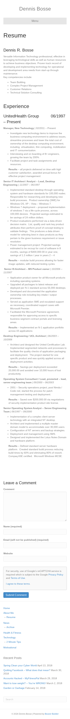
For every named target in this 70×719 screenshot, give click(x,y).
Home (6, 608)
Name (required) (12, 526)
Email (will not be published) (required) (26, 539)
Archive (10, 627)
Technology (9, 637)
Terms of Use (18, 578)
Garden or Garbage (14, 688)
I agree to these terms (18, 583)
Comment (8, 489)
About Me (8, 613)
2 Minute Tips (13, 642)
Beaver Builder (52, 714)
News (6, 623)
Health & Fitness (12, 632)
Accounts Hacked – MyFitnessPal (21, 678)
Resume (10, 617)
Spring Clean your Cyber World (20, 665)
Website (8, 553)
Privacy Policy (55, 574)
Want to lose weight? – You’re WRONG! (24, 683)
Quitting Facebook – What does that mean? (26, 670)
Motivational (9, 647)
